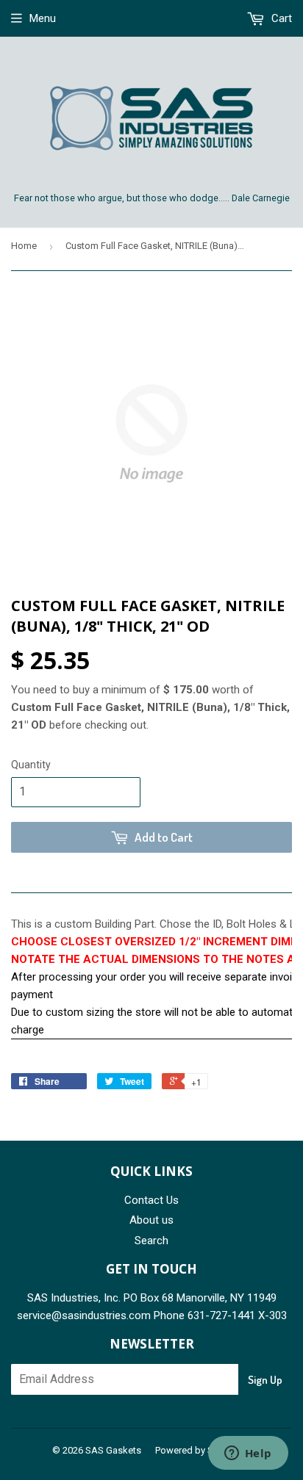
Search (151, 1240)
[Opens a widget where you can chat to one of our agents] (247, 1454)
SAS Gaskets (113, 1450)
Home (24, 245)
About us (151, 1220)
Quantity (31, 764)
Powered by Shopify (197, 1450)
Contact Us (151, 1200)
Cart (280, 18)
